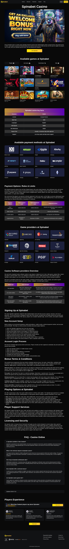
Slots (56, 63)
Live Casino (26, 63)
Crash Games (41, 63)
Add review (58, 505)
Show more (34, 523)
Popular (11, 63)
